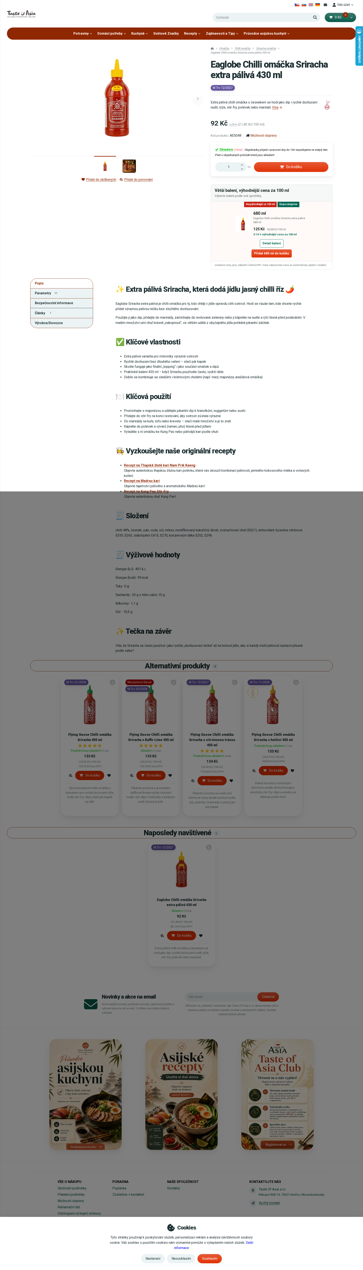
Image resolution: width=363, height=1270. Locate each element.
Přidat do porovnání (138, 180)
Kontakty (173, 1188)
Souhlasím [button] (209, 1259)
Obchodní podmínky (72, 1188)
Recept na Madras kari (142, 481)
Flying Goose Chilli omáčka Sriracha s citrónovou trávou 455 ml (212, 740)
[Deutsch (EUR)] (317, 5)
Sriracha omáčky (266, 48)
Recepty (190, 33)
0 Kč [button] (341, 17)
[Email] (325, 5)
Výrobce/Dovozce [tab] (49, 323)
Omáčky (224, 48)
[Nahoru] (243, 164)
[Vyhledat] (315, 17)
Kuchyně (138, 33)
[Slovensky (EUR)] (304, 5)
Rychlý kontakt (269, 1203)
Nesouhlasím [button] (181, 1259)
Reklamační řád (69, 1207)
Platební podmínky (71, 1195)
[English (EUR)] (310, 5)
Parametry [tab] (46, 293)
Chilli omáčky (242, 48)
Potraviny (81, 33)
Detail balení (272, 243)
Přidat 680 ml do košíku (271, 253)
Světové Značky (166, 33)
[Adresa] (252, 1190)
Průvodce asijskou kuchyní (265, 33)
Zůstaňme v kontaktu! (128, 1195)
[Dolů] (243, 169)
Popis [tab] (39, 283)
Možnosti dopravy (263, 135)
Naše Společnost (183, 1182)
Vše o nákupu (70, 1182)
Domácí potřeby (109, 33)
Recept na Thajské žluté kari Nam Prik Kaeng (159, 465)
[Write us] (252, 1203)
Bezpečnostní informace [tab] (54, 303)
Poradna (120, 1182)
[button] (351, 17)
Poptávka (119, 1188)
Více (275, 107)
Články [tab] (43, 313)
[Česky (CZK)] (297, 5)
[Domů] (21, 13)
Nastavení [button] (153, 1259)
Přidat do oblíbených (101, 180)
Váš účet (343, 5)
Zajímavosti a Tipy (220, 33)
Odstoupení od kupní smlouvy (79, 1213)
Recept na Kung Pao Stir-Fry (146, 491)
